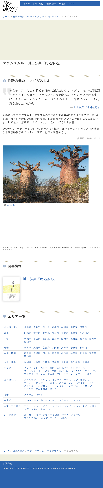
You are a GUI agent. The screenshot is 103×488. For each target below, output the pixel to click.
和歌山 (83, 347)
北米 (6, 394)
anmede (11, 205)
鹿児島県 (75, 362)
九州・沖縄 (10, 362)
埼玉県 (55, 333)
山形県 (74, 327)
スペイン (80, 383)
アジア (7, 368)
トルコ (76, 406)
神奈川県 (84, 333)
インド (27, 368)
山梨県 (64, 339)
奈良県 (74, 347)
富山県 (37, 339)
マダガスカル (54, 16)
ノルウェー (30, 386)
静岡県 (92, 339)
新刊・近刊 (38, 4)
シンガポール (78, 368)
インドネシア (40, 368)
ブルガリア (86, 386)
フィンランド (59, 386)
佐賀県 (37, 362)
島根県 (37, 353)
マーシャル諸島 (58, 418)
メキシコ (75, 400)
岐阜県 (83, 339)
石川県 (46, 339)
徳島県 (74, 353)
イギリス (45, 380)
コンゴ (67, 406)
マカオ (51, 374)
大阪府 (55, 347)
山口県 (64, 353)
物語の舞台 (51, 4)
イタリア (57, 380)
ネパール (63, 371)
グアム (65, 415)
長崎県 (46, 362)
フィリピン (91, 371)
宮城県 (55, 327)
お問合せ (7, 463)
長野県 (74, 339)
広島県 (55, 353)
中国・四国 (10, 353)
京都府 (46, 347)
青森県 (37, 327)
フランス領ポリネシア (36, 418)
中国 (54, 371)
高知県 (27, 356)
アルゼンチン (31, 400)
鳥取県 (27, 353)
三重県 (27, 347)
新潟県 (27, 339)
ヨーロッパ (10, 380)
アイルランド (31, 380)
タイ (40, 371)
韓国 (52, 368)
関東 (6, 333)
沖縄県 (85, 362)
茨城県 (27, 333)
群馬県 (46, 333)
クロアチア (42, 383)
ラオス (88, 374)
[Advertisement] (51, 40)
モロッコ (45, 409)
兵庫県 (64, 347)
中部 (6, 339)
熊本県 (55, 362)
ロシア (53, 389)
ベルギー (29, 389)
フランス (73, 386)
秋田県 (64, 327)
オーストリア (71, 380)
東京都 (74, 333)
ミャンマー (77, 374)
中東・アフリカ (35, 16)
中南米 (7, 400)
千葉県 (64, 333)
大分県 (64, 362)
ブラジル (64, 400)
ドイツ (90, 383)
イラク (46, 406)
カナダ (39, 394)
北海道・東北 (11, 327)
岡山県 (46, 353)
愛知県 (27, 342)
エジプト (57, 406)
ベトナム (40, 374)
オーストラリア (32, 415)
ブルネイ (29, 374)
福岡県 (27, 362)
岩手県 (46, 327)
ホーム (6, 16)
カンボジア (63, 368)
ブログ (71, 4)
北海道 (27, 327)
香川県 (83, 353)
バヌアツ (76, 415)
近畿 (6, 347)
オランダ (85, 380)
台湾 (47, 371)
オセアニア (10, 415)
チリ (54, 400)
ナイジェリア (89, 406)
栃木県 (37, 333)
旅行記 (62, 4)
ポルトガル (42, 389)
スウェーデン (66, 383)
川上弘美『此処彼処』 (87, 107)
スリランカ (30, 371)
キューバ (45, 400)
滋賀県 (37, 347)
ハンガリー (44, 386)
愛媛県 (92, 353)
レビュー (25, 4)
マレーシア (63, 374)
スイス (53, 383)
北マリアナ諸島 (51, 415)
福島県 (83, 327)
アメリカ (29, 394)
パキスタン (76, 371)
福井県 (55, 339)
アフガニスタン (32, 406)
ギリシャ (29, 383)
